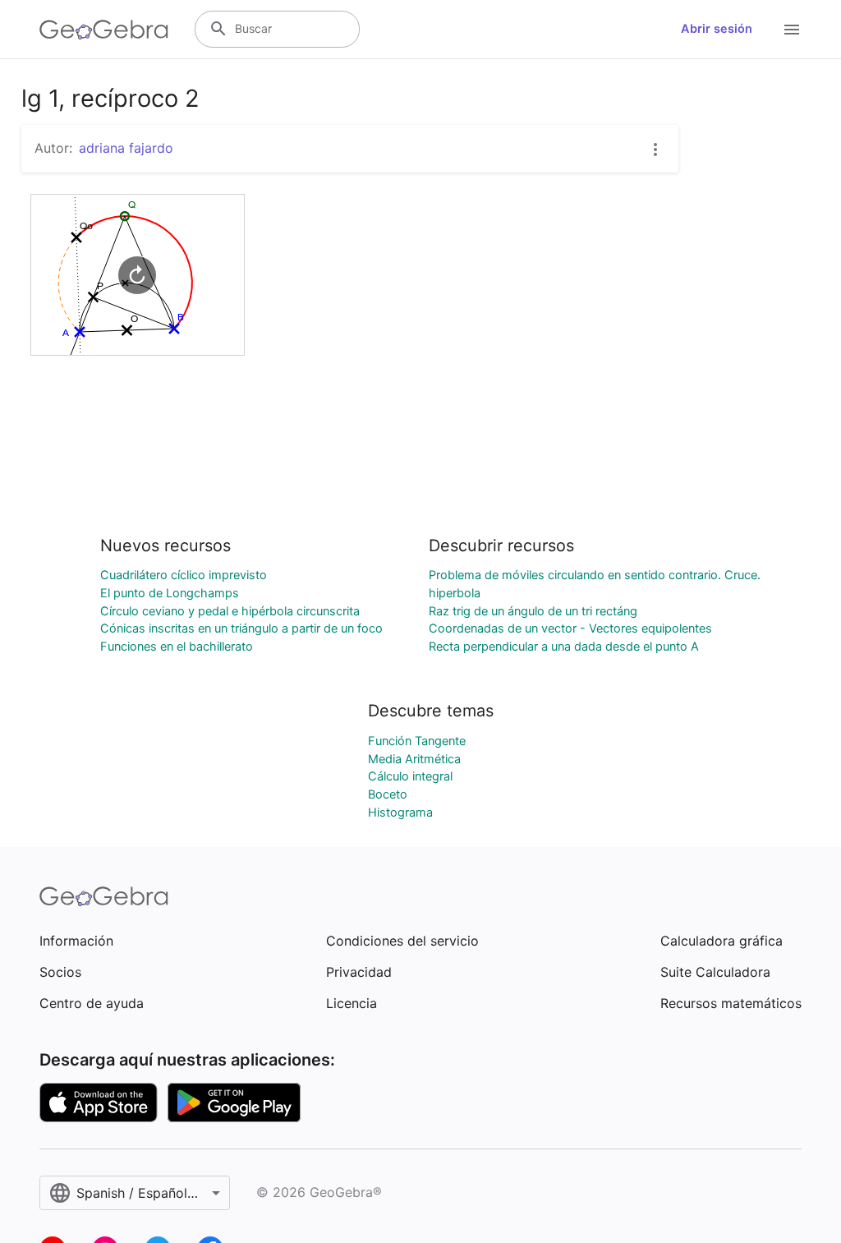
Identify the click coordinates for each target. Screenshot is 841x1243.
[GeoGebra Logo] (103, 29)
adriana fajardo (126, 148)
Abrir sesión (716, 28)
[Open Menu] (792, 29)
